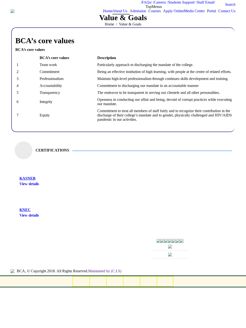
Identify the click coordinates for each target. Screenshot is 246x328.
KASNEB (27, 178)
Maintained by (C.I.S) (104, 271)
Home (109, 24)
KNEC (25, 210)
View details (29, 184)
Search (230, 4)
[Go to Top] (238, 320)
